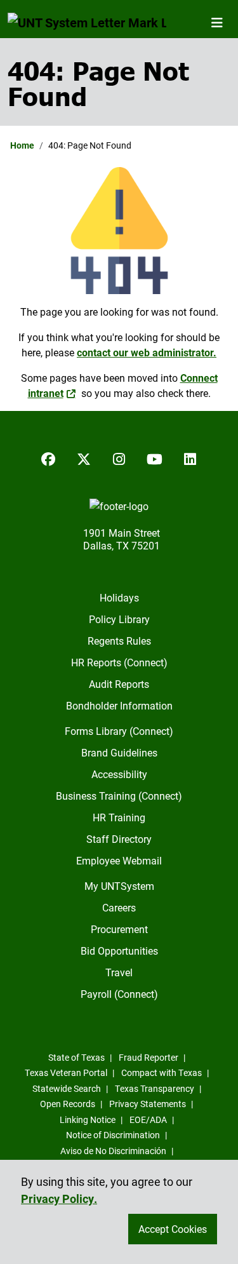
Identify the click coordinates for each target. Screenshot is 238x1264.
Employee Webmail (119, 860)
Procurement (119, 929)
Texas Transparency (154, 1088)
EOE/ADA (148, 1119)
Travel (119, 972)
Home (22, 145)
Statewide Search (66, 1088)
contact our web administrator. (146, 352)
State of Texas (76, 1057)
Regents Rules (119, 640)
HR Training (119, 817)
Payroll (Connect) (119, 993)
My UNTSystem (119, 885)
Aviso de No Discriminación (113, 1151)
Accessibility (119, 774)
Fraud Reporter (148, 1057)
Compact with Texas (161, 1072)
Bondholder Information (119, 705)
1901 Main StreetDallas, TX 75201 (121, 539)
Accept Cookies (172, 1228)
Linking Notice (88, 1119)
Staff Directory (119, 838)
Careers (119, 907)
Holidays (119, 597)
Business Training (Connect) (119, 795)
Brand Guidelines (119, 752)
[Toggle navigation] (217, 22)
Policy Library (119, 619)
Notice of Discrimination (113, 1135)
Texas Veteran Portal (66, 1072)
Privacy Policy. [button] (59, 1198)
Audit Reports (119, 683)
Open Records (67, 1104)
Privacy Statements (147, 1104)
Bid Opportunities (119, 950)
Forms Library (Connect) (119, 730)
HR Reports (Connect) (119, 662)
